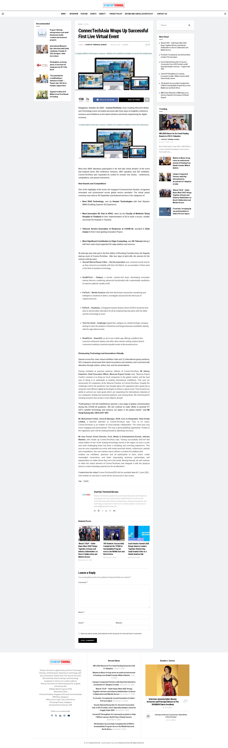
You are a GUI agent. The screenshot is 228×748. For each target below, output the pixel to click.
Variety (102, 14)
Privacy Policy (116, 14)
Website (119, 623)
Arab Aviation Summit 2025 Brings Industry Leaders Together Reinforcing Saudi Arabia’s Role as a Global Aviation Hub (138, 548)
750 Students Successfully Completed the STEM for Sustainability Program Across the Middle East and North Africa (114, 548)
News (63, 14)
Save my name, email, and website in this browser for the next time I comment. (111, 634)
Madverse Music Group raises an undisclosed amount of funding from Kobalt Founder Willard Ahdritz (182, 163)
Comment (83, 582)
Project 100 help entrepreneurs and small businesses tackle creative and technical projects (59, 35)
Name (81, 612)
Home (80, 24)
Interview (74, 14)
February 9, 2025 (134, 557)
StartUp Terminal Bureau (96, 45)
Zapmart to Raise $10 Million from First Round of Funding (59, 94)
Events (93, 14)
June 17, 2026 (164, 142)
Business (133, 539)
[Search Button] (189, 25)
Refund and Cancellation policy (139, 14)
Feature (84, 14)
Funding (164, 128)
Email (81, 623)
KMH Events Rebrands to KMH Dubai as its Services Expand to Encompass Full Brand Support (175, 95)
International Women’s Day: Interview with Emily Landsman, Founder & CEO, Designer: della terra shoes (59, 51)
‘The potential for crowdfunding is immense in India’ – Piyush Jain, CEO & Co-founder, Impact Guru (58, 81)
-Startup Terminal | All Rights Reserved (131, 743)
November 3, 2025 (110, 557)
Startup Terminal (94, 743)
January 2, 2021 (115, 45)
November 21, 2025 (85, 560)
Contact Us (162, 14)
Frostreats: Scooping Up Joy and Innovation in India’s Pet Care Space (182, 211)
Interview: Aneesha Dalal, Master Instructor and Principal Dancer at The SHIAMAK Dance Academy (163, 702)
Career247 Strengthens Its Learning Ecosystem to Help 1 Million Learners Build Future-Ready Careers (175, 76)
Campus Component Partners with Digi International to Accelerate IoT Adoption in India (182, 179)
